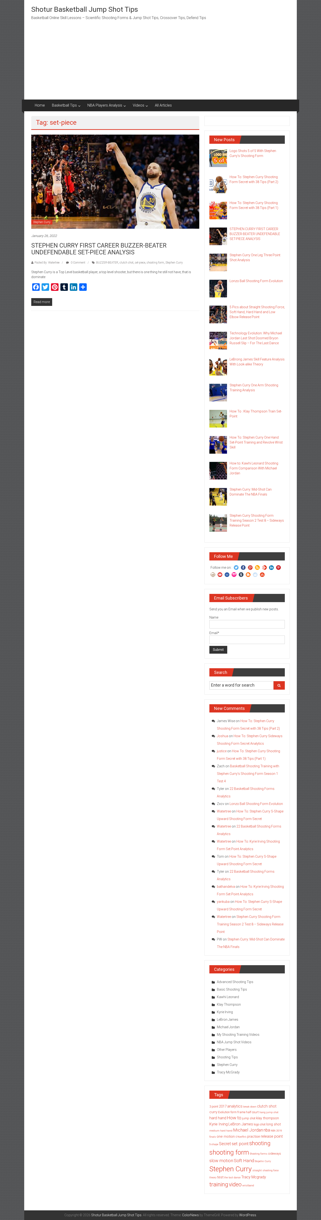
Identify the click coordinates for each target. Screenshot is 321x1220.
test (220, 1177)
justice (222, 751)
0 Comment (77, 262)
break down (249, 1106)
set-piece (140, 262)
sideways (274, 1153)
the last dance (232, 1177)
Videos (138, 105)
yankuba (223, 902)
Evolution (224, 1112)
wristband (248, 1185)
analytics (235, 1106)
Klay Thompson (229, 1004)
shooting (259, 1143)
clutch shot (126, 262)
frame (241, 1112)
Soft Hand (244, 1160)
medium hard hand (220, 1130)
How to (234, 1117)
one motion (226, 1136)
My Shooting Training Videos (238, 1034)
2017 (223, 1106)
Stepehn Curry (263, 1161)
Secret (225, 1143)
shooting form (155, 262)
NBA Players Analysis (104, 105)
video (235, 1184)
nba (267, 1130)
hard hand (217, 1118)
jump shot (248, 1118)
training (218, 1184)
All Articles (163, 105)
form (234, 1112)
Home (40, 105)
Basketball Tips (64, 105)
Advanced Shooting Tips (235, 982)
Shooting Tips (227, 1057)
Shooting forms (258, 1153)
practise (253, 1136)
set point (240, 1143)
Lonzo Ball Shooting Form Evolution (256, 804)
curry (213, 1112)
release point (272, 1136)
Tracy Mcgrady (253, 1177)
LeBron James (227, 1019)
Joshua (222, 736)
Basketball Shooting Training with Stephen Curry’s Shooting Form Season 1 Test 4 (248, 773)
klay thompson (267, 1118)
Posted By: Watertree (47, 262)
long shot (273, 1124)
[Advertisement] (160, 64)
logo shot (260, 1124)
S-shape (213, 1144)
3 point (213, 1106)
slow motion (221, 1160)
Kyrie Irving (225, 1012)
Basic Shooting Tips (232, 989)
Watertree (224, 811)
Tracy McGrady (228, 1072)
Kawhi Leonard (228, 997)
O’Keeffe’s (241, 1136)
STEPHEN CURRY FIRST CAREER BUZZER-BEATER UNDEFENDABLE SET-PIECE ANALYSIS (99, 249)
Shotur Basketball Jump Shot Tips (84, 9)
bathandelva (226, 886)
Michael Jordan (228, 1027)
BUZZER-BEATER (107, 262)
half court (252, 1112)
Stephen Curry (42, 222)
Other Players (227, 1050)
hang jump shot (268, 1112)
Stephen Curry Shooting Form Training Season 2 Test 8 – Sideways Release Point (250, 924)
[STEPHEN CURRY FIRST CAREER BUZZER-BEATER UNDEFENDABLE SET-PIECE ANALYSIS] (115, 181)
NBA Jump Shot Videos (234, 1042)
